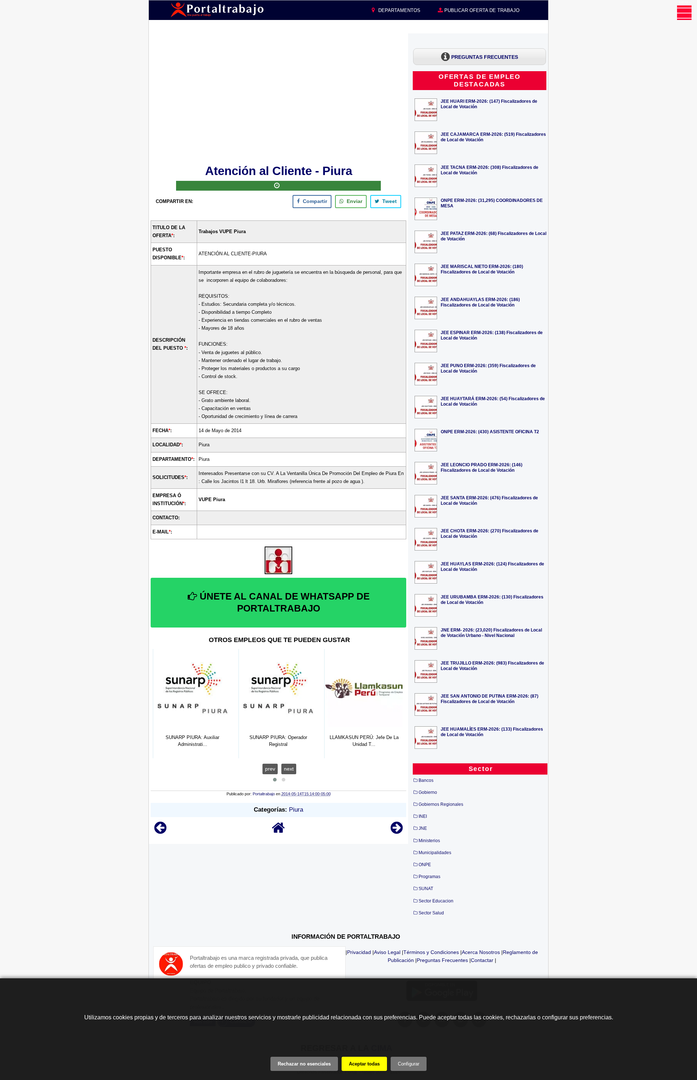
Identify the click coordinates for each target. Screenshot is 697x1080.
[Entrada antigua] (397, 831)
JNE (423, 828)
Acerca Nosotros (481, 952)
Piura (296, 809)
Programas (429, 876)
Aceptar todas (364, 1064)
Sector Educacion (436, 901)
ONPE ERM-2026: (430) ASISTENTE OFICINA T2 (490, 431)
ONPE (425, 864)
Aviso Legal (387, 952)
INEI (423, 816)
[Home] (278, 831)
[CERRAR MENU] (684, 12)
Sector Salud (431, 912)
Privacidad (359, 952)
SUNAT (426, 888)
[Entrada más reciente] (160, 831)
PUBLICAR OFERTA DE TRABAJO (481, 10)
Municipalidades (435, 852)
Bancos (426, 780)
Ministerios (429, 840)
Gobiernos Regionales (441, 804)
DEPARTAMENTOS (398, 10)
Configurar (408, 1064)
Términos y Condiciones (431, 952)
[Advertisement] (278, 98)
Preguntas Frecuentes (442, 960)
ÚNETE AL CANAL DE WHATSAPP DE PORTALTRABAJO (283, 602)
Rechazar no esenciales (304, 1064)
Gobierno (428, 792)
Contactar (482, 960)
